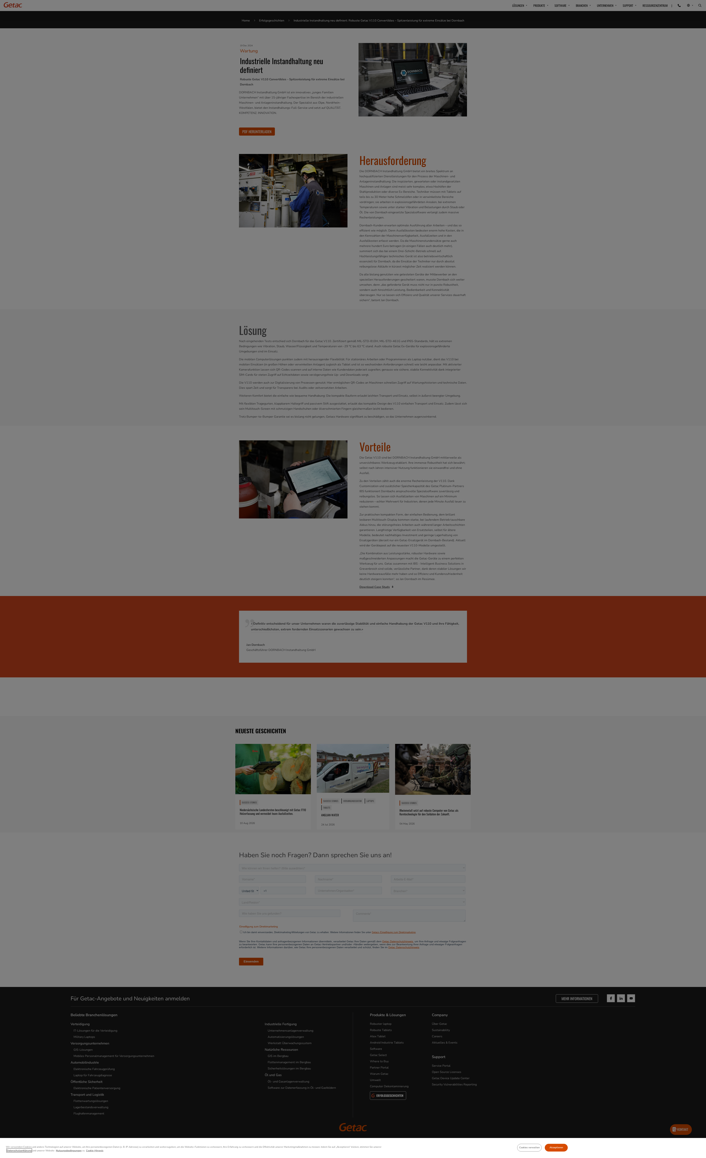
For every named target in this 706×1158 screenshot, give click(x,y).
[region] (353, 1148)
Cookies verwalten (529, 1147)
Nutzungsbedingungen (69, 1150)
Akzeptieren (556, 1147)
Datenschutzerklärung (19, 1150)
